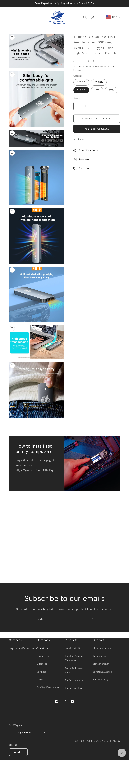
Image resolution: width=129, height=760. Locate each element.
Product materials (75, 680)
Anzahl (77, 98)
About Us (42, 648)
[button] (10, 17)
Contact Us (43, 656)
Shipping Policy (102, 648)
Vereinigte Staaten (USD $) (26, 732)
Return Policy (101, 679)
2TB (111, 90)
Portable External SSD (75, 670)
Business (42, 663)
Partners (41, 671)
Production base (74, 688)
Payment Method (102, 671)
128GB (81, 82)
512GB (81, 90)
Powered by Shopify (111, 741)
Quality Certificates (48, 687)
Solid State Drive (74, 648)
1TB (97, 90)
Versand (90, 66)
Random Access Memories (74, 658)
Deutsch (17, 752)
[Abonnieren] (92, 619)
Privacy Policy (101, 663)
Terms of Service (102, 656)
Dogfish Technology (92, 741)
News (40, 679)
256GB (99, 82)
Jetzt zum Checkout (97, 128)
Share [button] (80, 139)
